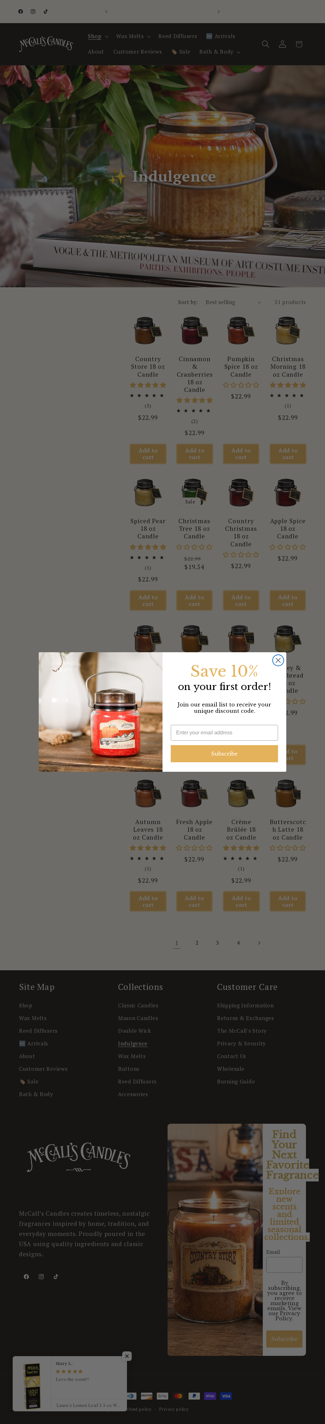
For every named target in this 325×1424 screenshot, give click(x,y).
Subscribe (224, 754)
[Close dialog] (278, 660)
